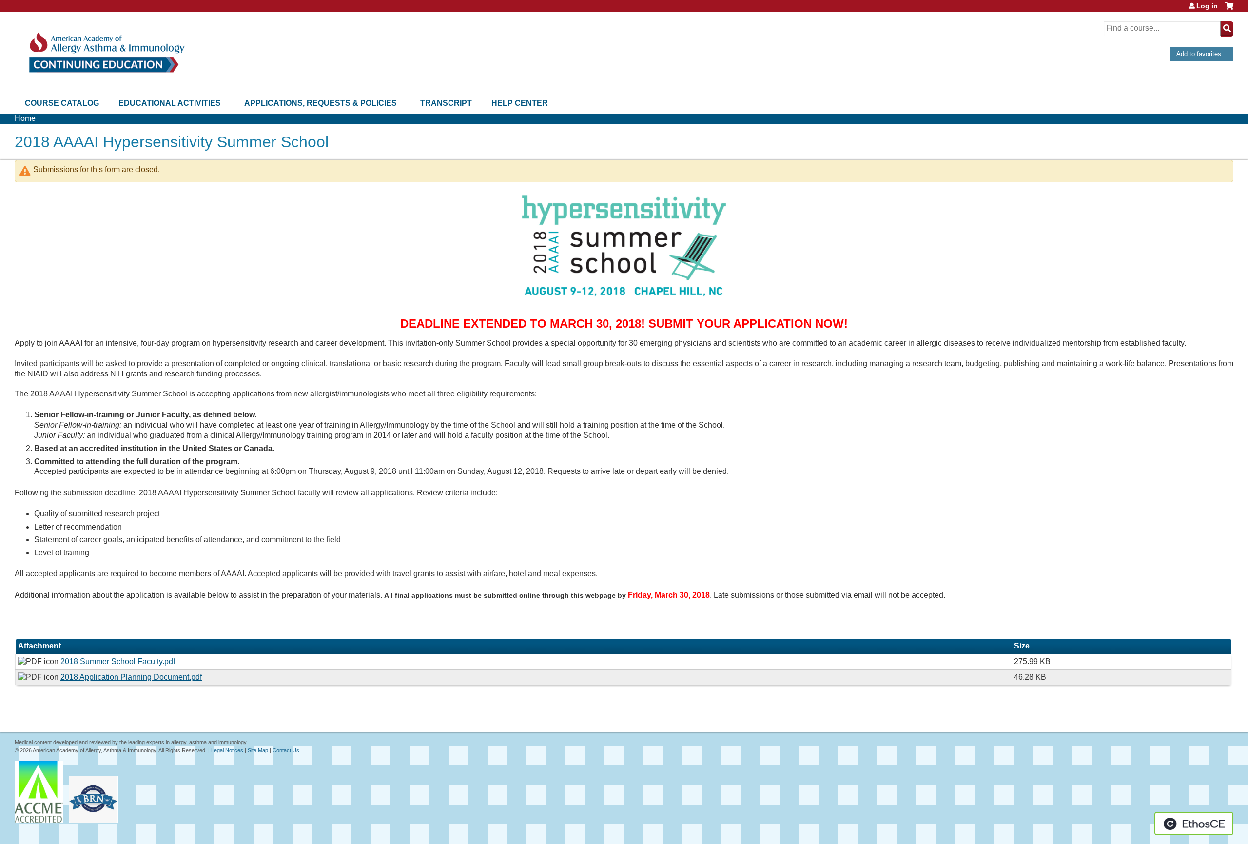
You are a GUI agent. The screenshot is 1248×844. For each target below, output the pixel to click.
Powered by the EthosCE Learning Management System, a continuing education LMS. (1193, 823)
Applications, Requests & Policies (320, 103)
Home (25, 118)
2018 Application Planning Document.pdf (131, 677)
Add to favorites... (1201, 54)
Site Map (258, 750)
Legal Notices (227, 750)
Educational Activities (169, 103)
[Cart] (1229, 9)
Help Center (519, 103)
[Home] (106, 52)
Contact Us (286, 750)
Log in (1207, 5)
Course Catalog (62, 103)
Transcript (446, 103)
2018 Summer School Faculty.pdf (117, 661)
